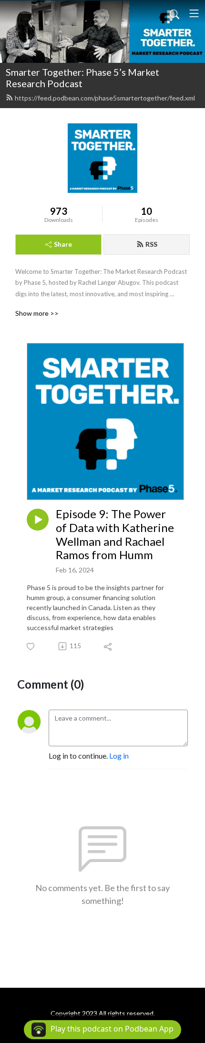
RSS (151, 244)
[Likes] (31, 647)
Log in (119, 755)
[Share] (108, 646)
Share (63, 244)
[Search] (174, 13)
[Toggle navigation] (194, 13)
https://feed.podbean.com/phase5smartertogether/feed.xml (105, 98)
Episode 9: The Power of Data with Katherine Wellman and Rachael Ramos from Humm (115, 534)
